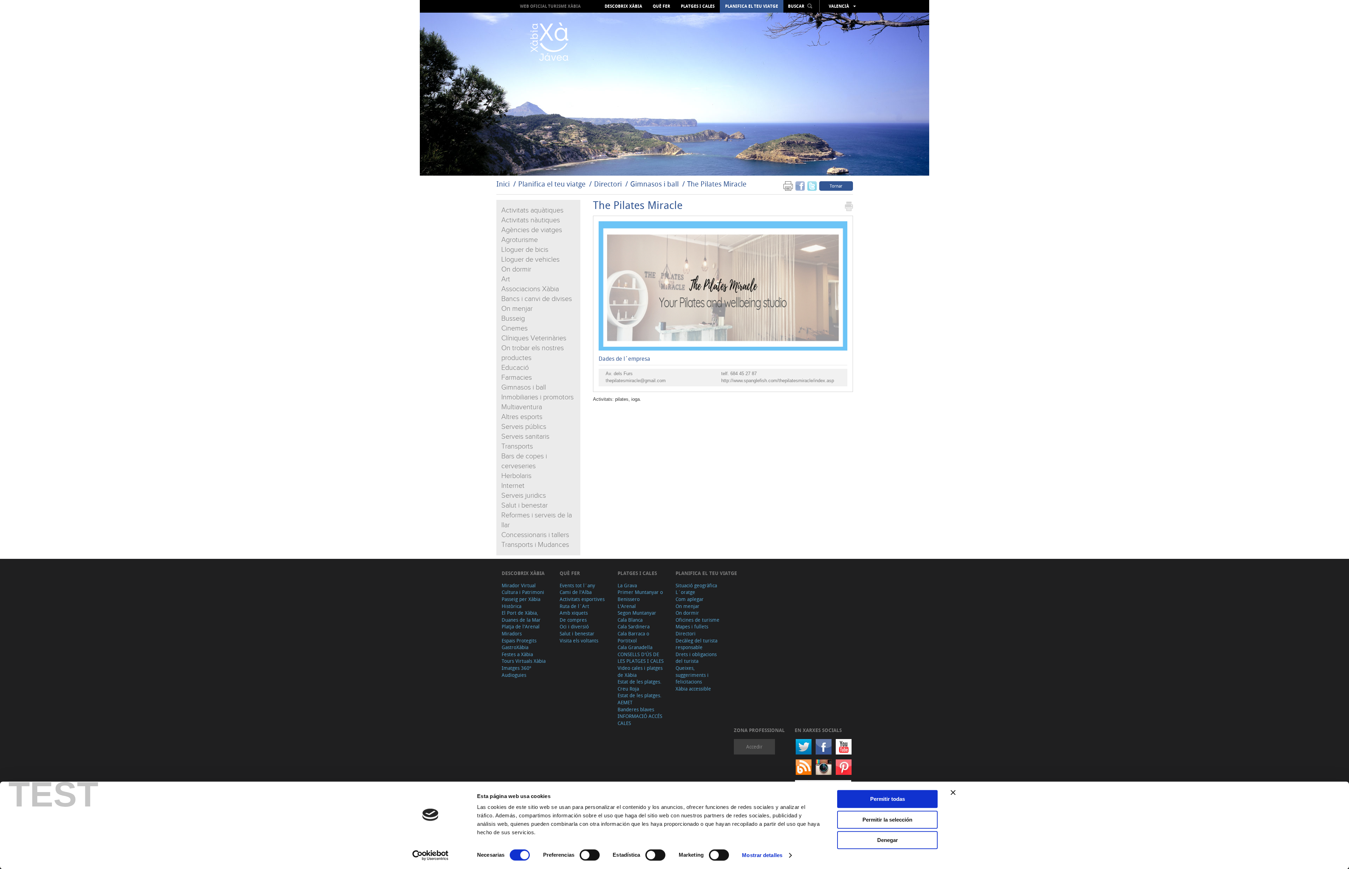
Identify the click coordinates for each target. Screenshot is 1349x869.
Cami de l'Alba (576, 592)
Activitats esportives (582, 599)
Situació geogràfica (696, 585)
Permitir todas (887, 799)
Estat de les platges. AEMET (640, 699)
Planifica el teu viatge (751, 6)
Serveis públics (523, 427)
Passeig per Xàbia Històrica (521, 602)
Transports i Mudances (535, 545)
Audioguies (514, 675)
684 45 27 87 (743, 373)
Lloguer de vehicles (530, 259)
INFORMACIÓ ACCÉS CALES (640, 719)
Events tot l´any (577, 585)
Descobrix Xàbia (623, 6)
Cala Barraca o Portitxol (633, 637)
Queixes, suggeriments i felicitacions (692, 675)
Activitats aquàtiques (532, 210)
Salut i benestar (524, 505)
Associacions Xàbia (530, 289)
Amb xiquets (574, 612)
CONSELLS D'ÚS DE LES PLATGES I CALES (641, 658)
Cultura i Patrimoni (523, 592)
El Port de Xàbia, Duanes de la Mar (521, 616)
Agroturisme (519, 240)
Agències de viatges (531, 230)
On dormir (516, 269)
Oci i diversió (574, 626)
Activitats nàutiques (530, 220)
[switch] (590, 855)
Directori (609, 184)
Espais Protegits (519, 640)
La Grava (627, 585)
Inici (503, 184)
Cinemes (514, 328)
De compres (573, 619)
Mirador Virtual (519, 585)
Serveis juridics (523, 495)
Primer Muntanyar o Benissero (640, 595)
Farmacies (516, 377)
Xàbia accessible (693, 688)
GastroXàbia (515, 647)
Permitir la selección (887, 820)
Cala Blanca (630, 619)
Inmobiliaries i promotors (537, 397)
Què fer (661, 6)
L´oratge (685, 592)
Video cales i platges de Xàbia (640, 671)
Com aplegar (690, 599)
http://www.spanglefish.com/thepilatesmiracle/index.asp (777, 380)
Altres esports (521, 417)
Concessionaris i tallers (535, 535)
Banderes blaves (636, 709)
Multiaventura (521, 407)
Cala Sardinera (634, 626)
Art (505, 279)
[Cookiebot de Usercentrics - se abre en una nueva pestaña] (430, 855)
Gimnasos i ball (654, 184)
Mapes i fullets (692, 626)
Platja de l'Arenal (521, 626)
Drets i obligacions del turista (696, 658)
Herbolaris (516, 476)
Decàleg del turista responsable (696, 644)
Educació (515, 368)
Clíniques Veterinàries (533, 338)
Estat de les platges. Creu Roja (640, 685)
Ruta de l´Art (574, 606)
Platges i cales (698, 6)
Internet (512, 486)
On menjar (517, 309)
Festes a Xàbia (517, 654)
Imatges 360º (516, 668)
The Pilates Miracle (717, 184)
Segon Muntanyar (637, 612)
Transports (517, 446)
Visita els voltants (579, 640)
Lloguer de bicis (524, 250)
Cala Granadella (635, 647)
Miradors (512, 633)
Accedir (754, 746)
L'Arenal (627, 606)
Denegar (887, 840)
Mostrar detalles (762, 855)
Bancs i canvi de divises (536, 299)
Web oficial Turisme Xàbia (550, 6)
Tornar (836, 186)
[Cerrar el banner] (953, 792)
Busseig (513, 318)
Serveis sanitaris (525, 436)
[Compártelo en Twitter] (812, 186)
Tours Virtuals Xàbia (524, 661)
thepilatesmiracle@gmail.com (636, 380)
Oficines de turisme (697, 619)
